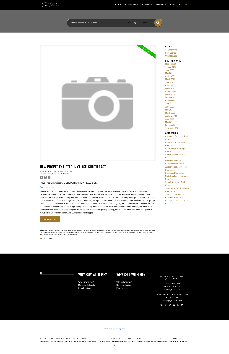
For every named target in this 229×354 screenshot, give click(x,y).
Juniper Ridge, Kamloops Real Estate (51, 232)
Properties (130, 5)
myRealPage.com (119, 329)
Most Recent (170, 64)
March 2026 (170, 79)
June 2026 (169, 70)
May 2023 (169, 110)
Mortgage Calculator (86, 285)
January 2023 (171, 116)
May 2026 (169, 73)
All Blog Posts (171, 50)
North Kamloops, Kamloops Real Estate (88, 232)
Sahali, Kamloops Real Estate (109, 232)
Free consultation (123, 288)
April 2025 (169, 85)
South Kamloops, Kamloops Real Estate (130, 232)
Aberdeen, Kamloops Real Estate (58, 230)
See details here (47, 187)
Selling (160, 5)
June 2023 (169, 107)
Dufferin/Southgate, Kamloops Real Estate (143, 230)
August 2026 (170, 67)
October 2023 (171, 98)
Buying (146, 5)
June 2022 (169, 119)
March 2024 (170, 95)
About (181, 5)
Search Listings (84, 288)
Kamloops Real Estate (69, 232)
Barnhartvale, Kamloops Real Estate (79, 230)
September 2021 (172, 128)
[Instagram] (170, 305)
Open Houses (171, 56)
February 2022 (171, 125)
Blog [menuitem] (172, 5)
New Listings (170, 53)
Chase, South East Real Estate (58, 174)
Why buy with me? (86, 282)
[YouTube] (174, 305)
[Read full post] (98, 104)
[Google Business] (182, 305)
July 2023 (169, 104)
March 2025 (170, 88)
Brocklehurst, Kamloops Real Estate (101, 230)
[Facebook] (165, 305)
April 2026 (169, 76)
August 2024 (170, 92)
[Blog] (161, 305)
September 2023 (172, 101)
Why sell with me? (124, 282)
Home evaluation (123, 285)
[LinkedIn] (178, 305)
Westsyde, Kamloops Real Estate (67, 234)
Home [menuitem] (118, 5)
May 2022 (169, 122)
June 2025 (169, 82)
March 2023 (170, 113)
